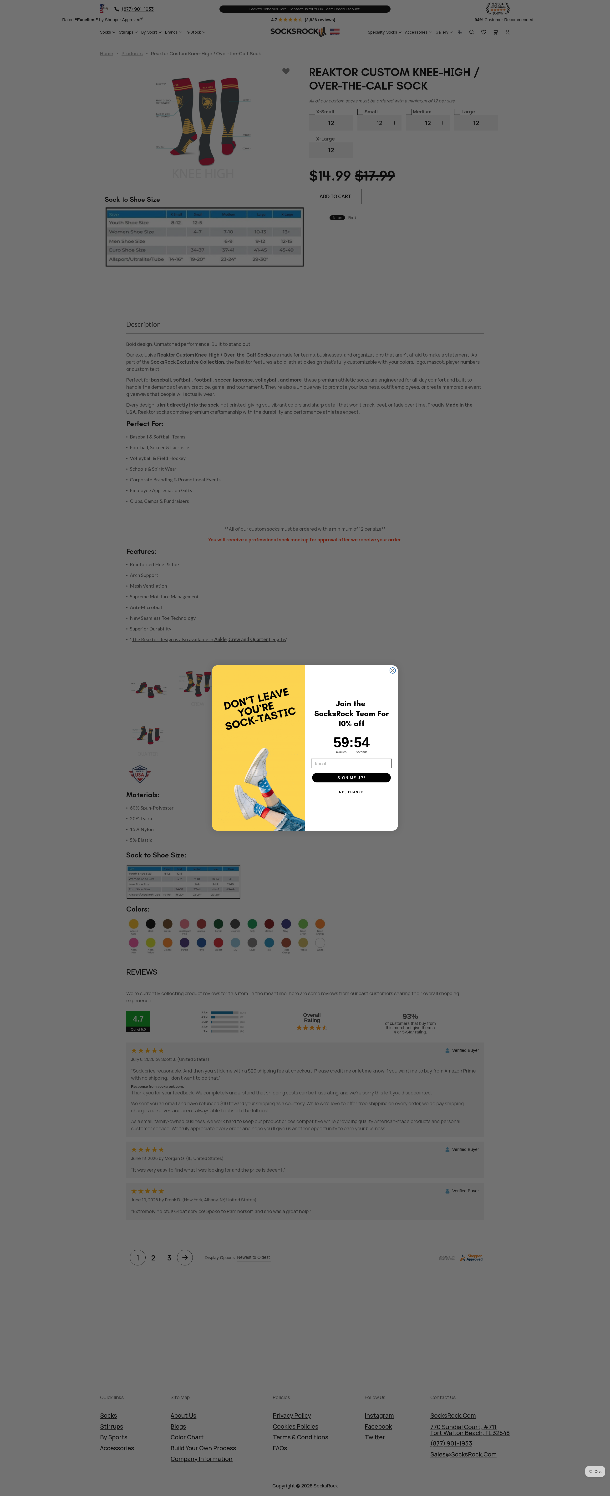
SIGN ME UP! (351, 777)
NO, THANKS (351, 792)
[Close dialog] (393, 670)
